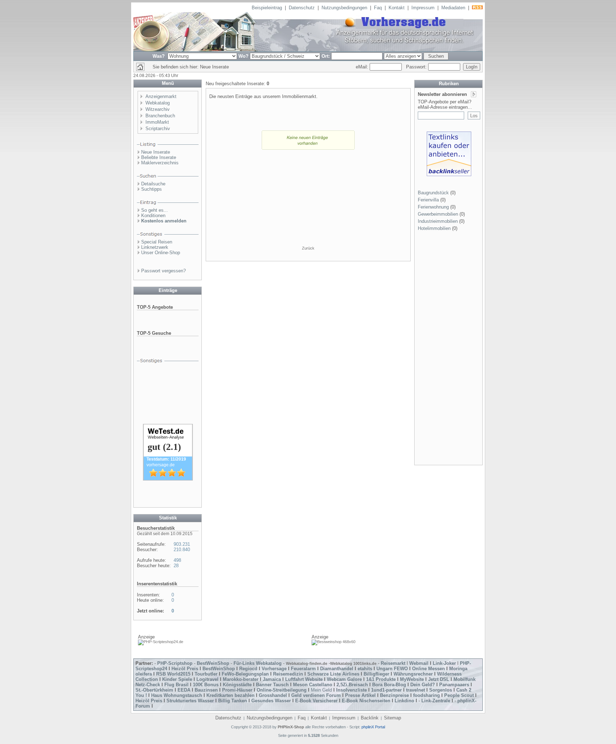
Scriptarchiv (157, 128)
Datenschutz (302, 7)
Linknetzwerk (154, 247)
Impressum (423, 7)
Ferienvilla (428, 199)
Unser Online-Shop (160, 252)
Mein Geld (321, 690)
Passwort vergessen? (163, 270)
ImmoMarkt (157, 122)
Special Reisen (156, 242)
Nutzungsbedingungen (344, 7)
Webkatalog (157, 103)
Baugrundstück (433, 192)
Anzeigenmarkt (160, 96)
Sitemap (392, 717)
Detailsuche (153, 183)
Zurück (308, 248)
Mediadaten (453, 7)
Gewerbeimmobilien (438, 214)
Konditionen (153, 215)
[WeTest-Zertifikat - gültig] (168, 479)
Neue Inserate (155, 152)
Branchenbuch (160, 115)
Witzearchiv (157, 109)
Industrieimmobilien (438, 221)
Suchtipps (151, 189)
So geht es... (154, 210)
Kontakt (397, 7)
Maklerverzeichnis (160, 162)
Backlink (370, 717)
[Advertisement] (308, 200)
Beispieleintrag (267, 7)
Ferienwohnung (433, 207)
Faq (378, 7)
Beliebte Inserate (158, 157)
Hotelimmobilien (434, 228)
